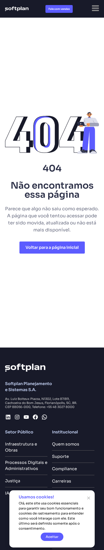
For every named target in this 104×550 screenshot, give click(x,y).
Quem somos (65, 444)
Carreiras (61, 481)
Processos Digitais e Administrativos (26, 465)
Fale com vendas (59, 9)
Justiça (12, 481)
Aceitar (52, 537)
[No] (88, 497)
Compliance (64, 468)
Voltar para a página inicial (52, 247)
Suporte (60, 456)
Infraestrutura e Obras (21, 447)
